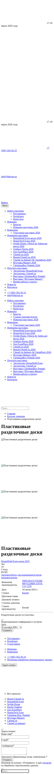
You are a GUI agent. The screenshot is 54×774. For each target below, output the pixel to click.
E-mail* (5, 740)
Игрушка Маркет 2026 (24, 262)
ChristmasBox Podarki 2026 (26, 265)
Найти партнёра (15, 211)
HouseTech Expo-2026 (24, 241)
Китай (25, 593)
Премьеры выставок (17, 235)
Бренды (17, 224)
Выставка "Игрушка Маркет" (28, 279)
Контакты (12, 287)
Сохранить (7, 630)
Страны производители (25, 317)
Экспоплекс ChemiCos (24, 273)
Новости (11, 284)
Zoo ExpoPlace (14, 709)
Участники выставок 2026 (26, 232)
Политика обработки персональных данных (29, 659)
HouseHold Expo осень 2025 (15, 561)
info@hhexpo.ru (15, 295)
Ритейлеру (18, 216)
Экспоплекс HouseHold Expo (28, 271)
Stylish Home (13, 704)
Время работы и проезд (25, 281)
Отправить (7, 760)
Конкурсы (18, 219)
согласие (46, 762)
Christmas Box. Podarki (18, 715)
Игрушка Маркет (16, 718)
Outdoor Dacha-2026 (23, 249)
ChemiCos (12, 720)
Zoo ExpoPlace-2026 (23, 251)
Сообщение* (7, 745)
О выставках (13, 644)
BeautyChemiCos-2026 (24, 257)
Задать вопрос (9, 665)
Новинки (12, 222)
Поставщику (19, 213)
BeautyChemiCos (15, 699)
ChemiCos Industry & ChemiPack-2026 (32, 260)
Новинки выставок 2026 (25, 227)
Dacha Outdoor (14, 707)
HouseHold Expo (15, 701)
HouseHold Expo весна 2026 (27, 238)
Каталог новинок (16, 416)
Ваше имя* (6, 734)
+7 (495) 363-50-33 (16, 292)
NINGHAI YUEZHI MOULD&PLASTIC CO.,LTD (32, 584)
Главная (11, 413)
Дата (3, 624)
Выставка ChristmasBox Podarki (29, 276)
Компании (12, 230)
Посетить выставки (17, 268)
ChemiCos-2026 (21, 254)
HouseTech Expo (15, 712)
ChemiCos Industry (16, 723)
